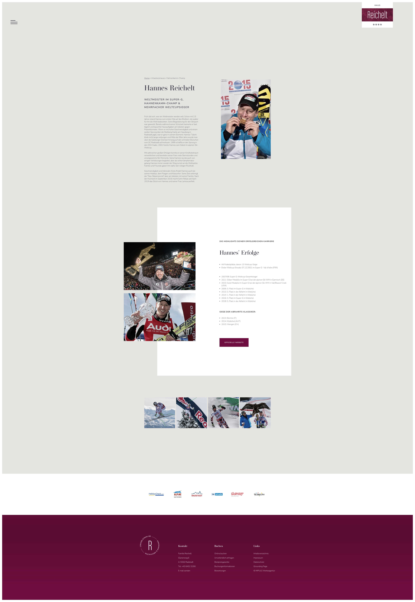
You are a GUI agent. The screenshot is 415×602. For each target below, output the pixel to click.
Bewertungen (220, 570)
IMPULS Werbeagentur (265, 570)
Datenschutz (259, 562)
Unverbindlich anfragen (224, 558)
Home (146, 78)
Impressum (258, 558)
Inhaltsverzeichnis (261, 553)
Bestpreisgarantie (221, 562)
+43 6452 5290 (189, 566)
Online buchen (220, 553)
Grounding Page (260, 566)
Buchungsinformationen (224, 566)
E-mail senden (184, 570)
